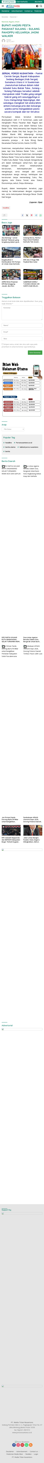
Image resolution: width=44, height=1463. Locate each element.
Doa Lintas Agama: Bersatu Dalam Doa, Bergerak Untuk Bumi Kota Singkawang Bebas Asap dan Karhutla (32, 639)
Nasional (5, 22)
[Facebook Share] (22, 215)
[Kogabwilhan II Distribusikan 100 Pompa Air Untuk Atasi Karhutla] (11, 252)
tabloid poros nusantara (29, 447)
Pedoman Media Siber (15, 1454)
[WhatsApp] (26, 1445)
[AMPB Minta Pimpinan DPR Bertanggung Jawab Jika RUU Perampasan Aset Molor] (11, 274)
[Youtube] (22, 1445)
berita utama (10, 447)
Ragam (11, 22)
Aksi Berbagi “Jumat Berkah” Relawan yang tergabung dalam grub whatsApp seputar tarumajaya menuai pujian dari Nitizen (10, 240)
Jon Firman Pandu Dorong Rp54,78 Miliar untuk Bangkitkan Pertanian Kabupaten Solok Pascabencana (10, 819)
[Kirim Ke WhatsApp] (40, 215)
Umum (17, 22)
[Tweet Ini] (27, 215)
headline (6, 208)
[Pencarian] (41, 6)
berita (7, 451)
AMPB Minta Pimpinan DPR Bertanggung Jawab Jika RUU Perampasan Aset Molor (11, 284)
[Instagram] (18, 1445)
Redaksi (8, 40)
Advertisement (21, 1452)
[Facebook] (14, 1445)
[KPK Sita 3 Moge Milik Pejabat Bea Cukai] (32, 252)
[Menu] (3, 6)
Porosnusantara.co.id (24, 443)
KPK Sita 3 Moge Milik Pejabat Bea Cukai (31, 261)
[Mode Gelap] (37, 6)
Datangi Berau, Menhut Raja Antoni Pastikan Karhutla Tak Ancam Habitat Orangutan (32, 240)
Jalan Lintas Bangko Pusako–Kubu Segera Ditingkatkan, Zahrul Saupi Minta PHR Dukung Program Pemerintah (32, 840)
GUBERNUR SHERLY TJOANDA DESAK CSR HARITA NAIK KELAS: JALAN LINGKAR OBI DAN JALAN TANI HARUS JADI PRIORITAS (32, 284)
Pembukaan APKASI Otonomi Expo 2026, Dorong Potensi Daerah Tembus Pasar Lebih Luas (32, 819)
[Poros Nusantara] (12, 6)
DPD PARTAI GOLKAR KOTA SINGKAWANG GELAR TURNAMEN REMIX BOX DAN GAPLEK (11, 639)
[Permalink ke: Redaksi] (3, 40)
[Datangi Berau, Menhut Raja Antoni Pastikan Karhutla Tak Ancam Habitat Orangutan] (32, 230)
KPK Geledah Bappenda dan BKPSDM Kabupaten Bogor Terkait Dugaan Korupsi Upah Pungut (11, 840)
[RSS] (30, 1445)
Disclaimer (10, 1452)
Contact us (34, 1452)
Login (36, 1454)
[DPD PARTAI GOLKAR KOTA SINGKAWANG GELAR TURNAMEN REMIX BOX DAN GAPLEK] (11, 550)
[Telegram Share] (36, 215)
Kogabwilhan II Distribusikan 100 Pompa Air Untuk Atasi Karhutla (11, 262)
